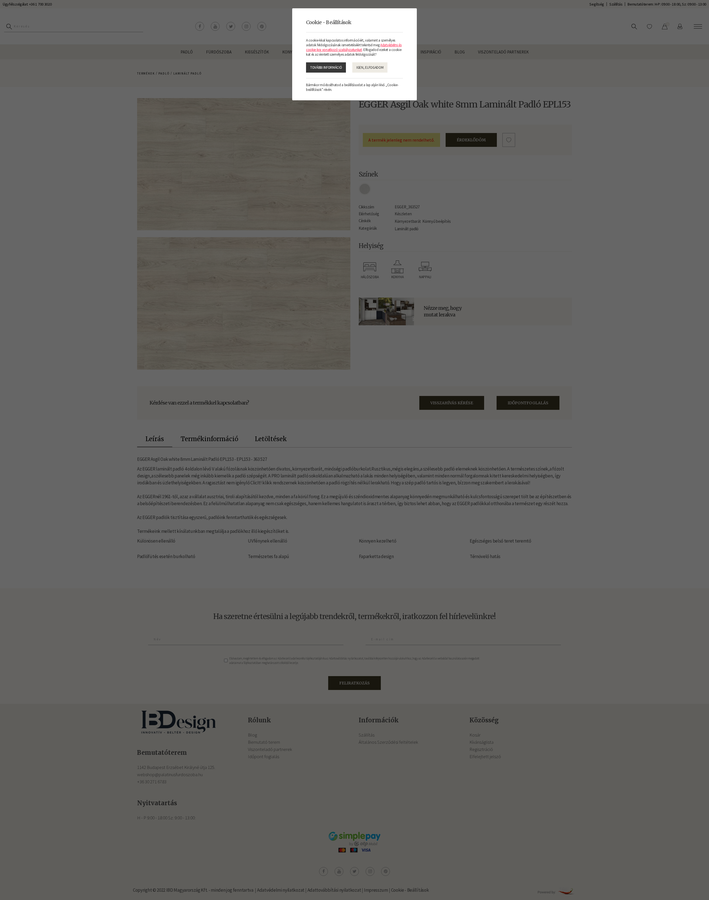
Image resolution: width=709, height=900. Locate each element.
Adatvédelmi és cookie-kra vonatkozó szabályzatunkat (354, 47)
